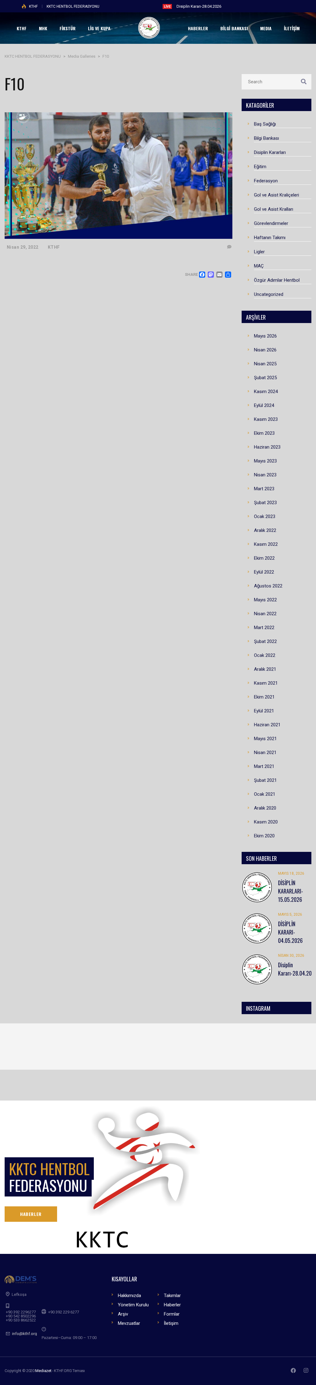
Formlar (172, 1314)
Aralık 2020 (265, 808)
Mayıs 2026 (265, 336)
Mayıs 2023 (265, 461)
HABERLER (31, 1214)
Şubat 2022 (265, 641)
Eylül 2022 (264, 572)
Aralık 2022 (265, 530)
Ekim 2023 (264, 433)
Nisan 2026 (265, 350)
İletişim (171, 1323)
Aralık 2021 (265, 669)
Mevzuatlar (129, 1323)
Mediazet (43, 1370)
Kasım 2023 (266, 419)
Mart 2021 (264, 766)
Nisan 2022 (265, 613)
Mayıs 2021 (265, 738)
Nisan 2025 (265, 364)
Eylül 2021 (264, 711)
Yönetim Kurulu (133, 1305)
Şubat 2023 (265, 502)
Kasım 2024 (266, 391)
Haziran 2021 (267, 725)
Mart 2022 (264, 627)
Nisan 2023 (265, 475)
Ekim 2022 (264, 558)
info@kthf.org (24, 1333)
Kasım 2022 (266, 544)
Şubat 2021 (265, 780)
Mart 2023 (264, 488)
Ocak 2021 (264, 794)
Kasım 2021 (266, 683)
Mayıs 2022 (265, 600)
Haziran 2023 (267, 447)
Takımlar (172, 1295)
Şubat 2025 (265, 377)
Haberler (172, 1305)
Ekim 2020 (264, 836)
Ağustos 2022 (268, 586)
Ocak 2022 (264, 655)
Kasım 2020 (266, 822)
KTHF (33, 6)
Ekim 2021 (264, 697)
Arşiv (123, 1314)
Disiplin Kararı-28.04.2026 (199, 6)
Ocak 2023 (264, 516)
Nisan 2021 (265, 752)
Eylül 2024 (264, 405)
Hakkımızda (129, 1295)
